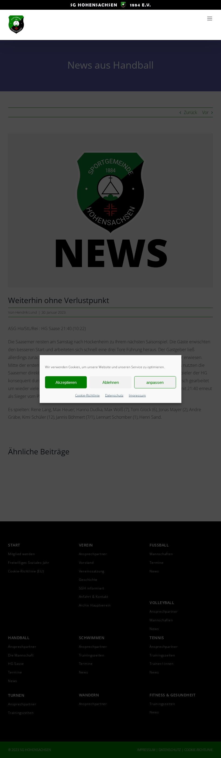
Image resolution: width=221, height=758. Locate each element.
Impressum (137, 395)
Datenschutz (114, 395)
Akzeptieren (66, 382)
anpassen (155, 382)
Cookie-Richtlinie (87, 395)
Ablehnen (110, 382)
